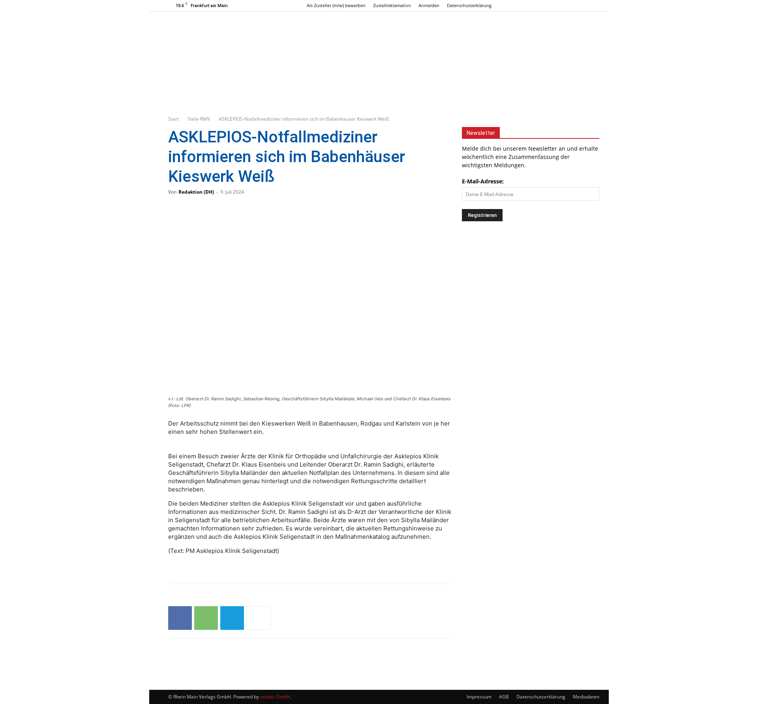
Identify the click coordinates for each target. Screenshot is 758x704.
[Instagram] (571, 5)
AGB (504, 696)
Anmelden (428, 5)
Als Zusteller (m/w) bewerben (336, 5)
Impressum (479, 696)
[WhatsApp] (206, 618)
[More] (258, 618)
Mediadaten (586, 696)
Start (173, 119)
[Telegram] (232, 618)
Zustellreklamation (392, 5)
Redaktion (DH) (196, 192)
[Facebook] (558, 5)
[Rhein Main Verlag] (379, 44)
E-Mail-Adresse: (483, 181)
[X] (584, 5)
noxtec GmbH (275, 696)
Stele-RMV (199, 119)
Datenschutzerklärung (469, 5)
